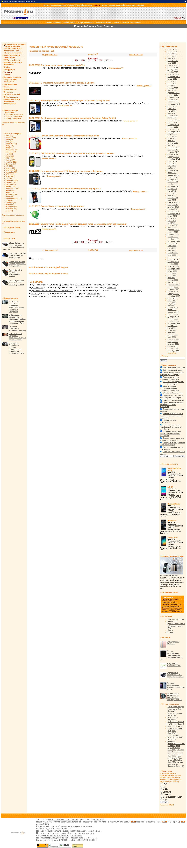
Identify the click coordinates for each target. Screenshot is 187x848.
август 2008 (172, 271)
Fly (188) (9, 154)
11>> (111, 60)
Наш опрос (167, 771)
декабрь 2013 (173, 125)
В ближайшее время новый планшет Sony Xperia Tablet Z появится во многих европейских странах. (89, 85)
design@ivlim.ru (76, 836)
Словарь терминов (116, 5)
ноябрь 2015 (173, 72)
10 (107, 60)
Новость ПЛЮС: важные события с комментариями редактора (171, 416)
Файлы (79, 5)
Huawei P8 (172, 521)
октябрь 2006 (173, 321)
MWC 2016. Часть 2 (176, 724)
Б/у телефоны (87, 22)
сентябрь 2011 (174, 186)
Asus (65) (9, 142)
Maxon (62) (10, 168)
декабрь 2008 (173, 262)
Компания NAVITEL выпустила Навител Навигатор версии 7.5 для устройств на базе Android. (86, 209)
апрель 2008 (173, 280)
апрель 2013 (173, 143)
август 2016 (172, 52)
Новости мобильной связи (174, 367)
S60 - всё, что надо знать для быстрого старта (172, 383)
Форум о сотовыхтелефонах (12, 100)
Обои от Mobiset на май (172, 556)
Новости (97, 5)
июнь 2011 (172, 193)
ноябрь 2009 (173, 237)
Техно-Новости (11, 298)
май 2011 (171, 195)
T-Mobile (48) (11, 203)
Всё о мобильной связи (172, 370)
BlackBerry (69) (12, 150)
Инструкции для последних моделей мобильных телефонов (169, 388)
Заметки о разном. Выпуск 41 (175, 714)
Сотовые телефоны (13, 134)
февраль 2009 (173, 257)
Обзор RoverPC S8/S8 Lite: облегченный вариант (15, 273)
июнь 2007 (172, 303)
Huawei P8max (174, 504)
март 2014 (172, 118)
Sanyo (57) (10, 190)
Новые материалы (170, 704)
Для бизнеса (37, 288)
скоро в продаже (12, 46)
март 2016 (172, 63)
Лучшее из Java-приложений (168, 421)
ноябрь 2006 (173, 319)
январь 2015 (173, 95)
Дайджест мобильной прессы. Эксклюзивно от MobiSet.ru (170, 433)
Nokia (165, 789)
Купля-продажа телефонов (10, 111)
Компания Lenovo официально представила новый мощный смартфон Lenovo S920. (82, 138)
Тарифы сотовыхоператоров (12, 56)
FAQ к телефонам (12, 60)
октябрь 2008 (173, 266)
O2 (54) (9, 178)
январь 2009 (173, 259)
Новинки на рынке (170, 592)
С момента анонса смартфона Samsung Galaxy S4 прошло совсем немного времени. (82, 121)
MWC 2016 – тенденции (173, 718)
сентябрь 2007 (174, 296)
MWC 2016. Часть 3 (176, 722)
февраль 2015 (173, 93)
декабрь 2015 (173, 70)
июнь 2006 (172, 330)
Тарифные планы (69, 22)
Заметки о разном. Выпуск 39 (175, 738)
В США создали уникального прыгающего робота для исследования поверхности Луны (17, 319)
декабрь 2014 (173, 97)
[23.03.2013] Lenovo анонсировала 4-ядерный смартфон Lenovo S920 (64, 136)
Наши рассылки (169, 365)
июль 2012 (172, 163)
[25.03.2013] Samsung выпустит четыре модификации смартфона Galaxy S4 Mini (69, 100)
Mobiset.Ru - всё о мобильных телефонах (63, 820)
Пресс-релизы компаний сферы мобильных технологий (171, 404)
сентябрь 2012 (174, 159)
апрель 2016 (173, 61)
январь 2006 (173, 342)
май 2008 (171, 278)
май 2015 (171, 86)
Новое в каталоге (170, 464)
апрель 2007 (173, 307)
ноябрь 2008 (173, 264)
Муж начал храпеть (40, 285)
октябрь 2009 (173, 239)
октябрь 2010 (173, 211)
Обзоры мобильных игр (173, 393)
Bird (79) (9, 148)
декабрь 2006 (173, 317)
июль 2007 (172, 301)
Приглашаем (167, 597)
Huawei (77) (10, 160)
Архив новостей (169, 46)
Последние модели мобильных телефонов (169, 378)
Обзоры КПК (9, 239)
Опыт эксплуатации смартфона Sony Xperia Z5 (176, 709)
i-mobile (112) (11, 162)
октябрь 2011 (173, 184)
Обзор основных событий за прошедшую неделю (172, 374)
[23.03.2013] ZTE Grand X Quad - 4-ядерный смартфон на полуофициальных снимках (71, 153)
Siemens (167, 794)
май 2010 (171, 223)
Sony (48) (9, 196)
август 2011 (172, 189)
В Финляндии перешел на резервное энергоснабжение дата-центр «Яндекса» (16, 306)
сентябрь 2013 (174, 131)
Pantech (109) (11, 182)
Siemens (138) (11, 194)
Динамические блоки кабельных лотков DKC (52, 291)
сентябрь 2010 (174, 214)
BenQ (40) (10, 146)
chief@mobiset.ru (87, 826)
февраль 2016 (173, 65)
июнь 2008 (172, 275)
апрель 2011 (173, 198)
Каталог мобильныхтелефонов (13, 63)
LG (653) (9, 166)
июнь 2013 (172, 138)
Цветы (34, 293)
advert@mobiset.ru (90, 838)
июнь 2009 (172, 248)
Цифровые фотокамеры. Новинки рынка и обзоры (172, 396)
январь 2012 (173, 177)
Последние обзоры (12, 228)
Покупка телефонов (14, 116)
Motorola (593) (12, 172)
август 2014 (172, 106)
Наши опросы (106, 22)
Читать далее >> (116, 68)
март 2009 (172, 255)
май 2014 (171, 113)
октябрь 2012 (173, 157)
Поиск (165, 356)
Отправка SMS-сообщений (134, 5)
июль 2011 (172, 191)
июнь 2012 (172, 166)
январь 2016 (173, 68)
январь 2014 (173, 122)
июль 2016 (172, 54)
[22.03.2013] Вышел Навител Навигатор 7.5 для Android (56, 206)
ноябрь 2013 (173, 127)
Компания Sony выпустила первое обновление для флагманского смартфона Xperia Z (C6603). (87, 191)
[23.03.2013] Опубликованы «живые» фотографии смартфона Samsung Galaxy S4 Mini (72, 118)
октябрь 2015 (173, 74)
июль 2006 (172, 328)
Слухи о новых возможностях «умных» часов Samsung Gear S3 (174, 697)
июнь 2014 (172, 111)
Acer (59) (9, 136)
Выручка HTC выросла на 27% (174, 665)
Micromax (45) (11, 170)
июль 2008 (172, 273)
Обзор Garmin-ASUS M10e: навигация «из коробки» (17, 255)
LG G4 (170, 487)
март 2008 (172, 282)
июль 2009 (172, 246)
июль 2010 (172, 218)
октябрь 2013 (173, 129)
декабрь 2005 (173, 344)
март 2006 (172, 337)
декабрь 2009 (173, 234)
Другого (166, 799)
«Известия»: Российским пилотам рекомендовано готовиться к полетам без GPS (16, 348)
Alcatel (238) (11, 138)
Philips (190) (11, 184)
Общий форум (111, 285)
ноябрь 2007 (173, 291)
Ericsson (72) (11, 152)
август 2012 (172, 161)
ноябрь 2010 (173, 209)
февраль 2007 (173, 312)
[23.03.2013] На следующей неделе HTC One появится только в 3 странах (66, 171)
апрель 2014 (173, 115)
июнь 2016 (172, 56)
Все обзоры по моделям (13, 52)
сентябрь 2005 (174, 351)
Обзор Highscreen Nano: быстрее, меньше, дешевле (16, 282)
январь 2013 (173, 150)
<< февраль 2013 (49, 55)
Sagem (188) (11, 186)
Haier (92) (10, 156)
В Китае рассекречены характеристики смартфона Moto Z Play (171, 655)
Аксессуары (9, 232)
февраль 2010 (173, 230)
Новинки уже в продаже (15, 44)
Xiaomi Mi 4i (173, 537)
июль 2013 (172, 136)
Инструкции (87, 5)
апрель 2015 (173, 88)
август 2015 (172, 79)
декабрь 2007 (173, 289)
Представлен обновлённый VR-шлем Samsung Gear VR (175, 676)
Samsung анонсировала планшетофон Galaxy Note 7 (176, 686)
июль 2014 (172, 109)
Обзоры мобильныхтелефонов (13, 49)
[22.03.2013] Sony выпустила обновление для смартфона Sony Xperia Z (65, 189)
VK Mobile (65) (12, 207)
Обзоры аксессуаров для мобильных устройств (172, 439)
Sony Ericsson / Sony (172, 797)
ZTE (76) (9, 211)
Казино (34, 296)
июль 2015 (172, 81)
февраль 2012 (173, 175)
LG (164, 787)
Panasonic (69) (12, 180)
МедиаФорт (98, 820)
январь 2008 (173, 287)
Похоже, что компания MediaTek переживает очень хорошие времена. (75, 68)
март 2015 (172, 90)
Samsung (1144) (12, 188)
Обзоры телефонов (54, 22)
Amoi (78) (9, 140)
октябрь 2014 (173, 102)
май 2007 (171, 305)
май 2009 (171, 250)
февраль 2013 (173, 147)
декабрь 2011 (173, 179)
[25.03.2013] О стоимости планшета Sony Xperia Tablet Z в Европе (61, 83)
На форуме (167, 616)
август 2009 (172, 243)
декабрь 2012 (173, 152)
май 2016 (171, 58)
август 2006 (172, 326)
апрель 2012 (173, 170)
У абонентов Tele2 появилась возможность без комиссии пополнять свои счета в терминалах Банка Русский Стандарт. (98, 227)
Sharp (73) (10, 192)
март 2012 (172, 173)
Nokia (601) (10, 176)
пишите (171, 610)
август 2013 (172, 134)
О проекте (116, 22)
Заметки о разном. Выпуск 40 (175, 730)
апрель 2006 (173, 335)
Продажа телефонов (14, 114)
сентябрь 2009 (174, 241)
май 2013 (171, 141)
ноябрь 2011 (173, 182)
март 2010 (172, 227)
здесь (162, 588)
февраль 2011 (173, 202)
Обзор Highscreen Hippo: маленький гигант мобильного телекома (13, 246)
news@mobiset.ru (88, 833)
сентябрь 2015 (174, 77)
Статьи (104, 5)
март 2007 (172, 310)
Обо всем (111, 288)
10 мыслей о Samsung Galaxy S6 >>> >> (93, 26)
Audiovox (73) (11, 144)
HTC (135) (10, 158)
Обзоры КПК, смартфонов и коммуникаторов (172, 444)
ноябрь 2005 (173, 346)
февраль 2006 (173, 339)
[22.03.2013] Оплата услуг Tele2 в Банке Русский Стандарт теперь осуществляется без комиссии (77, 224)
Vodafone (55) (11, 209)
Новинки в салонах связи (173, 400)
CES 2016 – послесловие (173, 734)
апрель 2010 (173, 225)
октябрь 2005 (173, 349)
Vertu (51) (10, 205)
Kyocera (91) (11, 164)
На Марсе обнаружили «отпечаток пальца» (17, 328)
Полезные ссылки (12, 94)
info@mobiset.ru (95, 831)
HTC (165, 784)
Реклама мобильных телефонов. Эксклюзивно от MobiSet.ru (171, 427)
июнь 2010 (172, 221)
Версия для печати (38, 259)
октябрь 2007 (173, 294)
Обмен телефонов (13, 118)
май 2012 (171, 168)
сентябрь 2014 (174, 104)
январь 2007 (173, 314)
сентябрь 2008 (174, 269)
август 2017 (172, 49)
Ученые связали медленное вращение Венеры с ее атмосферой (17, 337)
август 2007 (172, 298)
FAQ (79, 22)
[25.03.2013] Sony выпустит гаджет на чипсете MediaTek (57, 65)
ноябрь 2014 (173, 99)
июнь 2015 (172, 84)
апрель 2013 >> (136, 55)
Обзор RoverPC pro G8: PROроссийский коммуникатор (17, 264)
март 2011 (172, 200)
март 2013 (172, 145)
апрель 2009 (173, 253)
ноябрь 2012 (173, 154)
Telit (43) (9, 201)
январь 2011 (173, 205)
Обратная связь (128, 22)
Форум (138, 22)
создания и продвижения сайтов (57, 836)
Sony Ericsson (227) (14, 198)
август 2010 (172, 216)
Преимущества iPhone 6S (173, 643)
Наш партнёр (10, 104)
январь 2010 (173, 232)
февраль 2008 (173, 285)
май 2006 (171, 333)
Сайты (97, 22)
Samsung (167, 792)
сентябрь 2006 (174, 323)
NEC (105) (10, 174)
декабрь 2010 (173, 207)
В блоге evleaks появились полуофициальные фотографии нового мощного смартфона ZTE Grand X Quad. (92, 156)
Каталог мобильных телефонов (63, 5)
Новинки (46, 5)
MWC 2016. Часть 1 (176, 726)
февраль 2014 (173, 120)
